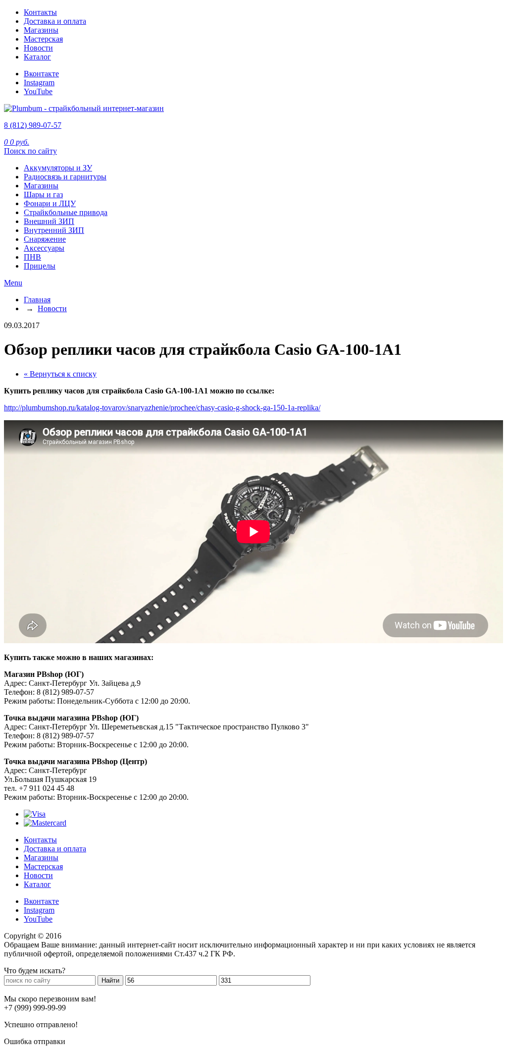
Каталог (37, 57)
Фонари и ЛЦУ (50, 203)
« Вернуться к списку (60, 374)
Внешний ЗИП (49, 221)
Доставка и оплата (55, 21)
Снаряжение (45, 239)
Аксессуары (44, 248)
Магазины (41, 30)
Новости (38, 48)
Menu (13, 282)
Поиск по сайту (30, 151)
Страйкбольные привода (65, 212)
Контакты (40, 12)
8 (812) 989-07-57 (32, 125)
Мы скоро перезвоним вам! (50, 999)
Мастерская (43, 39)
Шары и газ (43, 194)
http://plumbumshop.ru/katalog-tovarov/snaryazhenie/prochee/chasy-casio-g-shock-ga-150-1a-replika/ (162, 407)
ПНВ (32, 257)
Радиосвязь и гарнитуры (65, 176)
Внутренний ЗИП (54, 230)
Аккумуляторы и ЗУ (58, 168)
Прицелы (39, 266)
